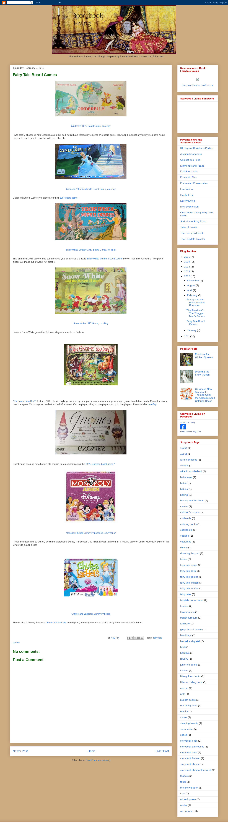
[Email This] (128, 638)
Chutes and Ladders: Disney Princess (90, 613)
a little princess (188, 459)
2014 (187, 266)
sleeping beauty (189, 723)
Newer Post (20, 751)
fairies (183, 559)
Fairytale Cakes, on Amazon (198, 85)
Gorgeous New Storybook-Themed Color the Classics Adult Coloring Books (205, 394)
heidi (183, 647)
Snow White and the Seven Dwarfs (105, 258)
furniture (185, 623)
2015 (187, 261)
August (191, 285)
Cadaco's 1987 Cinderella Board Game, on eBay (91, 189)
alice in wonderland (191, 471)
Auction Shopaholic (191, 153)
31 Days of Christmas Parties (196, 148)
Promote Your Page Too (190, 432)
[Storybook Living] (183, 428)
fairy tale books (188, 565)
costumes (185, 541)
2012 (187, 276)
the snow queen (189, 787)
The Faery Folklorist (191, 233)
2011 (187, 336)
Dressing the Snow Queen (202, 373)
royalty (184, 711)
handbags (185, 635)
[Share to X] (135, 638)
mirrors (184, 688)
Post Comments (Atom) (98, 760)
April (190, 290)
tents (183, 781)
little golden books (190, 676)
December (193, 280)
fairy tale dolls (188, 570)
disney (184, 547)
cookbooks (186, 529)
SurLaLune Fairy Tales (193, 221)
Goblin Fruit (186, 195)
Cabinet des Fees (190, 159)
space (183, 734)
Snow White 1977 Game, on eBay (90, 323)
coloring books (188, 524)
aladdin (184, 465)
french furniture (189, 617)
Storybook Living (187, 422)
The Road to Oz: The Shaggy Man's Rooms (195, 313)
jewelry (184, 658)
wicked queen (188, 799)
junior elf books (188, 664)
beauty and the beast (192, 500)
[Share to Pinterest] (142, 638)
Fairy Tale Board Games (195, 323)
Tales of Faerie (188, 227)
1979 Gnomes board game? (100, 464)
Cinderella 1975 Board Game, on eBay (91, 126)
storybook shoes (189, 764)
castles (184, 506)
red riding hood (188, 705)
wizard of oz (187, 811)
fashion (184, 606)
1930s (183, 447)
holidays (185, 652)
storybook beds (189, 740)
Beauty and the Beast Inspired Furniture (195, 302)
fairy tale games (189, 576)
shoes (183, 717)
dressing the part (189, 553)
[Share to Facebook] (138, 638)
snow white (186, 729)
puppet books (188, 699)
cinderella (185, 518)
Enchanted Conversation (194, 183)
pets (182, 693)
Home (91, 751)
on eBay (152, 404)
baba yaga (186, 477)
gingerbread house (191, 629)
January (192, 330)
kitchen (184, 670)
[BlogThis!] (132, 638)
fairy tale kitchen (189, 582)
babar (183, 483)
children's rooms (189, 512)
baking (184, 494)
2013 (187, 271)
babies (184, 488)
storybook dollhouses (192, 746)
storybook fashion (190, 758)
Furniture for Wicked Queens (204, 356)
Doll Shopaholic (189, 171)
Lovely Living (187, 200)
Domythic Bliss (188, 177)
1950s (183, 453)
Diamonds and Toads (192, 165)
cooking (184, 535)
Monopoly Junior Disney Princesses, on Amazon (91, 533)
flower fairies (187, 612)
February (192, 295)
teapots (184, 775)
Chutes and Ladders (56, 622)
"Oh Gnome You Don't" (24, 401)
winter (183, 805)
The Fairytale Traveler (192, 238)
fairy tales (185, 594)
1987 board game (68, 197)
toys (182, 793)
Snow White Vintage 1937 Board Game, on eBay (91, 249)
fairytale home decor (191, 600)
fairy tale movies (189, 588)
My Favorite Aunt (189, 206)
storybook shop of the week (195, 770)
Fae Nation (186, 189)
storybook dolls (188, 752)
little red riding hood (191, 682)
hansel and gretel (190, 641)
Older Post (162, 751)
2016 (187, 256)
